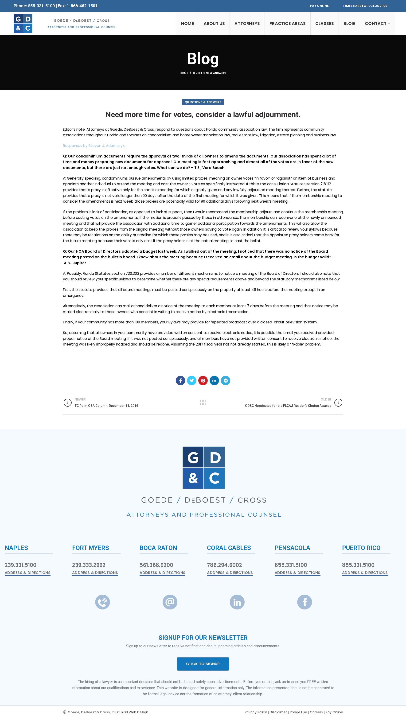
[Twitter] (191, 380)
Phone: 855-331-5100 (35, 5)
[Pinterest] (203, 380)
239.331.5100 (20, 565)
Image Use (298, 712)
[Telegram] (225, 380)
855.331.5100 (291, 565)
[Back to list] (203, 402)
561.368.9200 (156, 565)
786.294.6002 (224, 565)
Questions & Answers (209, 73)
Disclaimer (278, 712)
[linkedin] (214, 380)
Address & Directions (28, 572)
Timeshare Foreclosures (365, 6)
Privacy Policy (256, 712)
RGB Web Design (134, 712)
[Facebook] (180, 380)
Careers (316, 712)
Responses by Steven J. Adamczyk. (94, 145)
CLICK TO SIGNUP (203, 664)
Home (184, 73)
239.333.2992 (88, 565)
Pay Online (319, 6)
